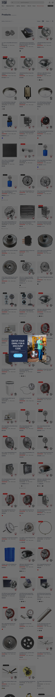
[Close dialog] (45, 336)
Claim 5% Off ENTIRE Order (18, 355)
